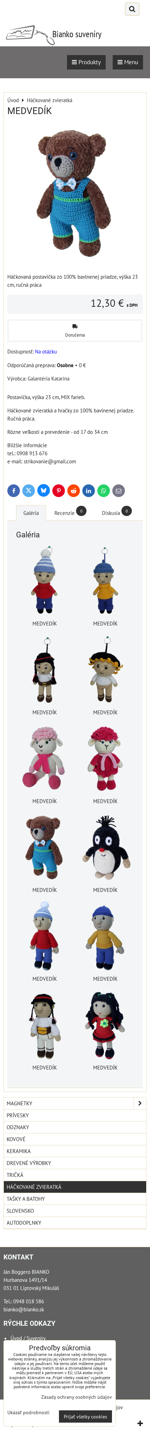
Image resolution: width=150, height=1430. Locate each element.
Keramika (19, 1150)
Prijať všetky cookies (85, 1416)
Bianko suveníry (77, 34)
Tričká (15, 1174)
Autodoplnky (24, 1222)
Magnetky (19, 1103)
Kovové (16, 1139)
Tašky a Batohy (26, 1198)
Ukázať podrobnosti (28, 1412)
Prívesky (18, 1115)
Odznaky (18, 1127)
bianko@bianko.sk (23, 1309)
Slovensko (20, 1210)
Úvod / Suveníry (28, 1338)
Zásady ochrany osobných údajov (76, 1396)
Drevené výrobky (29, 1162)
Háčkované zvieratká (34, 1186)
